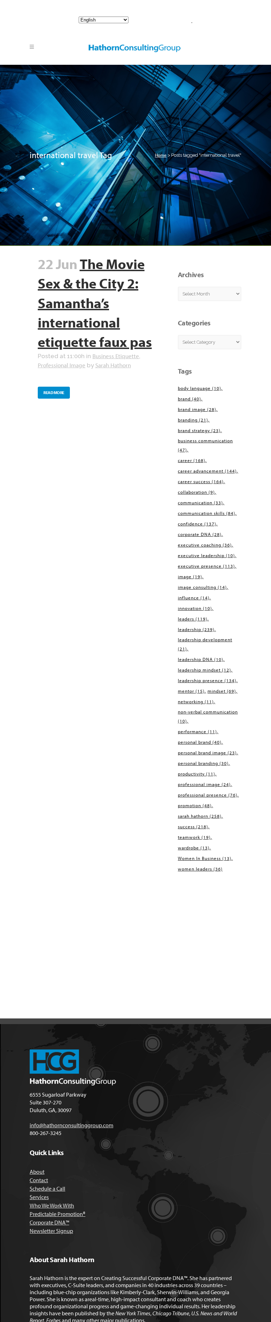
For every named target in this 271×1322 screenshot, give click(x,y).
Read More (53, 392)
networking (196, 701)
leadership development (205, 644)
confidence (197, 523)
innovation (195, 608)
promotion (195, 805)
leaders (192, 619)
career (191, 460)
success (193, 826)
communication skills (206, 513)
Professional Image (61, 365)
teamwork (194, 837)
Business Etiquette (115, 356)
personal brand (200, 742)
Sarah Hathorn (113, 365)
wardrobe (194, 847)
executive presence (206, 566)
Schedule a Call (47, 1188)
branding (193, 420)
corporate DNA (200, 534)
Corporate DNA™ (49, 1222)
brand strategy (199, 430)
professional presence (207, 795)
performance (197, 731)
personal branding (203, 763)
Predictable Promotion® (57, 1213)
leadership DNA (200, 659)
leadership (196, 629)
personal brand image (207, 752)
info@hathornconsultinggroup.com (157, 5)
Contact (39, 1180)
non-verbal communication (208, 716)
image (190, 576)
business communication (205, 445)
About (37, 1171)
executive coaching (205, 545)
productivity (196, 774)
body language (199, 388)
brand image (197, 409)
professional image (204, 784)
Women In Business (204, 858)
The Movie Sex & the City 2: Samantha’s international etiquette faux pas (95, 303)
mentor (191, 691)
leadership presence (207, 680)
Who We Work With (52, 1205)
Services (39, 1197)
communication (200, 502)
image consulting (202, 587)
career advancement (207, 471)
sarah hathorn (200, 816)
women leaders (200, 869)
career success (201, 481)
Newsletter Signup (51, 1230)
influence (194, 597)
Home (161, 155)
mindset (221, 691)
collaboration (196, 492)
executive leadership (206, 555)
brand (189, 398)
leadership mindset (204, 670)
